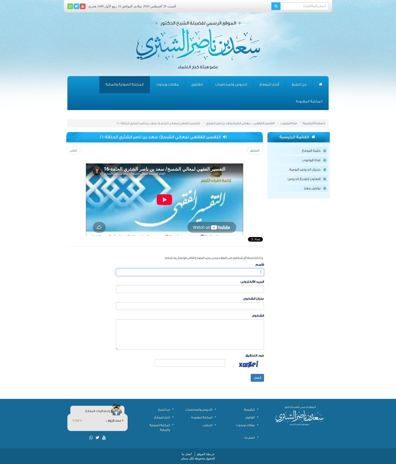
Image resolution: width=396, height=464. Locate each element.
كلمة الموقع (311, 151)
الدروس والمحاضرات (231, 84)
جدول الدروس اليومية (305, 169)
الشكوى (258, 315)
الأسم (260, 264)
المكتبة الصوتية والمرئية (124, 84)
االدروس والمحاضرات (199, 409)
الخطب (207, 425)
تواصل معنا (312, 188)
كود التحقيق (254, 355)
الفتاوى (197, 84)
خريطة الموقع (205, 454)
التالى (73, 150)
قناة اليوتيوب (288, 123)
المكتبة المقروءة (309, 101)
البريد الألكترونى (252, 281)
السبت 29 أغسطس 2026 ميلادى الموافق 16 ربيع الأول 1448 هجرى (132, 6)
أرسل (257, 377)
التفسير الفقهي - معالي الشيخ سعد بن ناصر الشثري (240, 123)
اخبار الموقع (162, 417)
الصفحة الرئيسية (314, 123)
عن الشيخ (299, 84)
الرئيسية (249, 409)
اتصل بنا (250, 437)
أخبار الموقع (269, 84)
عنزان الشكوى (253, 298)
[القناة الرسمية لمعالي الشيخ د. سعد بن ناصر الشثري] (82, 6)
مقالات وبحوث (167, 84)
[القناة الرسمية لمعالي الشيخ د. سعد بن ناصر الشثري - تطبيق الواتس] (70, 6)
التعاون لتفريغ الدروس (304, 179)
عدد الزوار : (114, 420)
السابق (254, 150)
